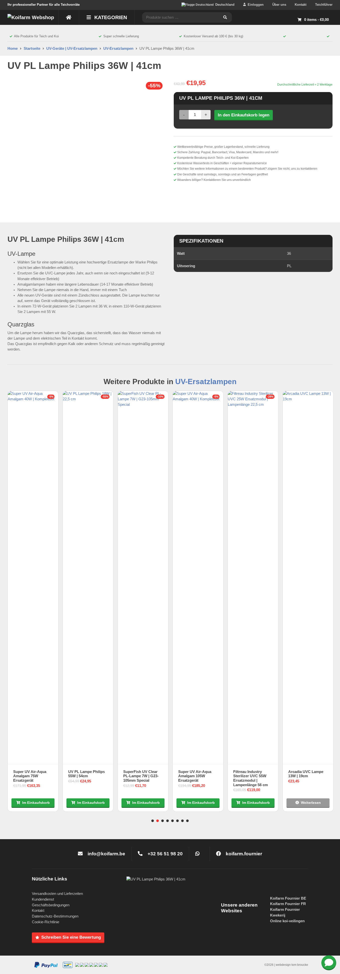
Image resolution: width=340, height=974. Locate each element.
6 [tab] (177, 821)
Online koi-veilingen (287, 921)
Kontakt (300, 4)
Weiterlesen (311, 803)
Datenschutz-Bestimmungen (55, 916)
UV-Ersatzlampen (118, 48)
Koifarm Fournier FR (288, 904)
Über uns (279, 4)
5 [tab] (172, 821)
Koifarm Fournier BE (288, 898)
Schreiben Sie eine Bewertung (71, 937)
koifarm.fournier (243, 853)
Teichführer (324, 4)
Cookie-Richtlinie (45, 922)
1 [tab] (152, 821)
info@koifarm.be (106, 853)
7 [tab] (182, 821)
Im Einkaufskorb (36, 803)
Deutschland (224, 4)
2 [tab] (157, 821)
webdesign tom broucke (292, 965)
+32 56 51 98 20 (164, 853)
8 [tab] (187, 821)
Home (12, 48)
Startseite (32, 48)
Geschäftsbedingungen (50, 905)
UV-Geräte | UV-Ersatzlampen (71, 48)
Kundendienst (43, 899)
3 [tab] (162, 821)
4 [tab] (167, 821)
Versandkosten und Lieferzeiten (57, 893)
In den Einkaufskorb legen (243, 114)
